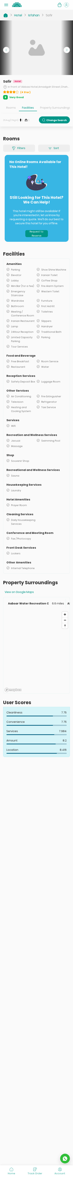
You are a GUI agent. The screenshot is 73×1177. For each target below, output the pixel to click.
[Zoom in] (65, 614)
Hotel (18, 15)
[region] (36, 651)
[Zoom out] (65, 620)
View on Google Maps (19, 592)
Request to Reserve (36, 233)
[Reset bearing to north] (65, 626)
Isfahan (34, 15)
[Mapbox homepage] (13, 690)
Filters (21, 148)
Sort (56, 148)
